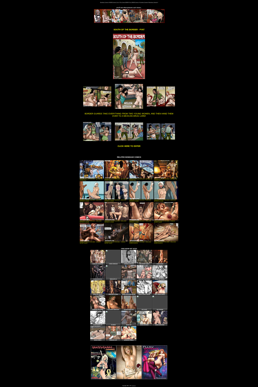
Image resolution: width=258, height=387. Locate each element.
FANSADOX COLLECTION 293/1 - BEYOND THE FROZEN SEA (91, 179)
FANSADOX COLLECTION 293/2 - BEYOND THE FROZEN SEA (116, 179)
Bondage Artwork (153, 2)
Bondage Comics (104, 2)
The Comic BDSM (124, 2)
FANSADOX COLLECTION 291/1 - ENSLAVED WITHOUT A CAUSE (90, 221)
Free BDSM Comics (134, 2)
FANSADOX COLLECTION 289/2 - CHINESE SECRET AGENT (90, 242)
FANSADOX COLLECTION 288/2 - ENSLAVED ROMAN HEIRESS (165, 242)
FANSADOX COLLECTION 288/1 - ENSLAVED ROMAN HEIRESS (140, 242)
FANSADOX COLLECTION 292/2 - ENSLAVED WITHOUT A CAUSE (115, 200)
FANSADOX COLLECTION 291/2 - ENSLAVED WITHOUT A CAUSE (115, 221)
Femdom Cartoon (144, 2)
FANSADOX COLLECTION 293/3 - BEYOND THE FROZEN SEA (140, 179)
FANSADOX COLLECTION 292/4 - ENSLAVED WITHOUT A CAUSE (165, 200)
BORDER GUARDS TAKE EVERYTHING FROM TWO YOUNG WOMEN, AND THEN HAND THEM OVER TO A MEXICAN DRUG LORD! (129, 115)
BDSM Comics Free (114, 2)
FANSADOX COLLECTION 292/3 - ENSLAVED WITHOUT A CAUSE (140, 200)
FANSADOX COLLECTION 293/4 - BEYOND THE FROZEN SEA (165, 179)
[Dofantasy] (103, 378)
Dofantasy (134, 385)
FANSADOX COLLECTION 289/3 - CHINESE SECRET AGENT (115, 242)
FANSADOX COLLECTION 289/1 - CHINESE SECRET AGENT (164, 221)
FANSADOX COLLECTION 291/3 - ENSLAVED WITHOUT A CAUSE (140, 221)
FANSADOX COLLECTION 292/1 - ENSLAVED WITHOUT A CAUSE (90, 200)
